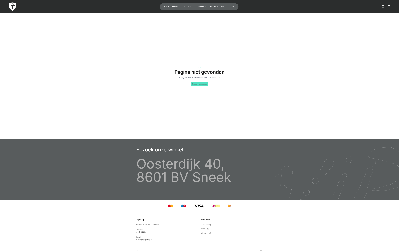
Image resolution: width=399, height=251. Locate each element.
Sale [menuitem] (222, 6)
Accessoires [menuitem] (199, 6)
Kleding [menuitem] (175, 6)
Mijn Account (206, 233)
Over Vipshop (206, 225)
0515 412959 (141, 232)
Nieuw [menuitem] (166, 6)
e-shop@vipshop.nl (144, 240)
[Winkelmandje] (389, 7)
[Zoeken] (383, 7)
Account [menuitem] (230, 6)
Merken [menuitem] (213, 6)
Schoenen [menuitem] (187, 6)
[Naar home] (12, 6)
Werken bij (205, 229)
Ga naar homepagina (199, 84)
